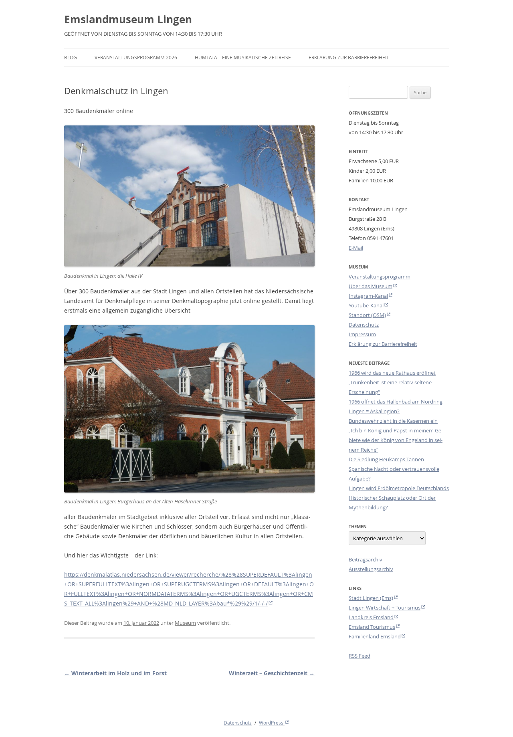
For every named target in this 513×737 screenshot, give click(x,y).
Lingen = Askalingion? (374, 411)
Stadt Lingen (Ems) (371, 598)
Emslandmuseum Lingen (128, 19)
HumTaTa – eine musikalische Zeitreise (243, 57)
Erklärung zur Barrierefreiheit (349, 57)
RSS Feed (359, 655)
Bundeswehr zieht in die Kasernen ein (393, 420)
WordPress (272, 722)
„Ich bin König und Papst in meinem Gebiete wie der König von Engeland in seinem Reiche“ (396, 440)
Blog (70, 57)
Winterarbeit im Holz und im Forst (115, 673)
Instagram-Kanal (368, 295)
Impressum (362, 334)
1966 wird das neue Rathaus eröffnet (392, 372)
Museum (185, 622)
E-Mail (356, 247)
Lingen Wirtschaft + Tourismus (384, 607)
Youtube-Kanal (366, 305)
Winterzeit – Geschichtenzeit (272, 673)
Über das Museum (370, 286)
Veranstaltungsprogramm (379, 276)
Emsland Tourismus (372, 626)
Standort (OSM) (367, 315)
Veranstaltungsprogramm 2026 (136, 57)
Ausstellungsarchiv (371, 569)
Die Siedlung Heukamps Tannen (386, 459)
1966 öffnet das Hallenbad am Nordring (395, 401)
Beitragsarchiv (365, 559)
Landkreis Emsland (371, 617)
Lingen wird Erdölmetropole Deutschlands (399, 488)
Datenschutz (364, 324)
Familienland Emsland (375, 636)
